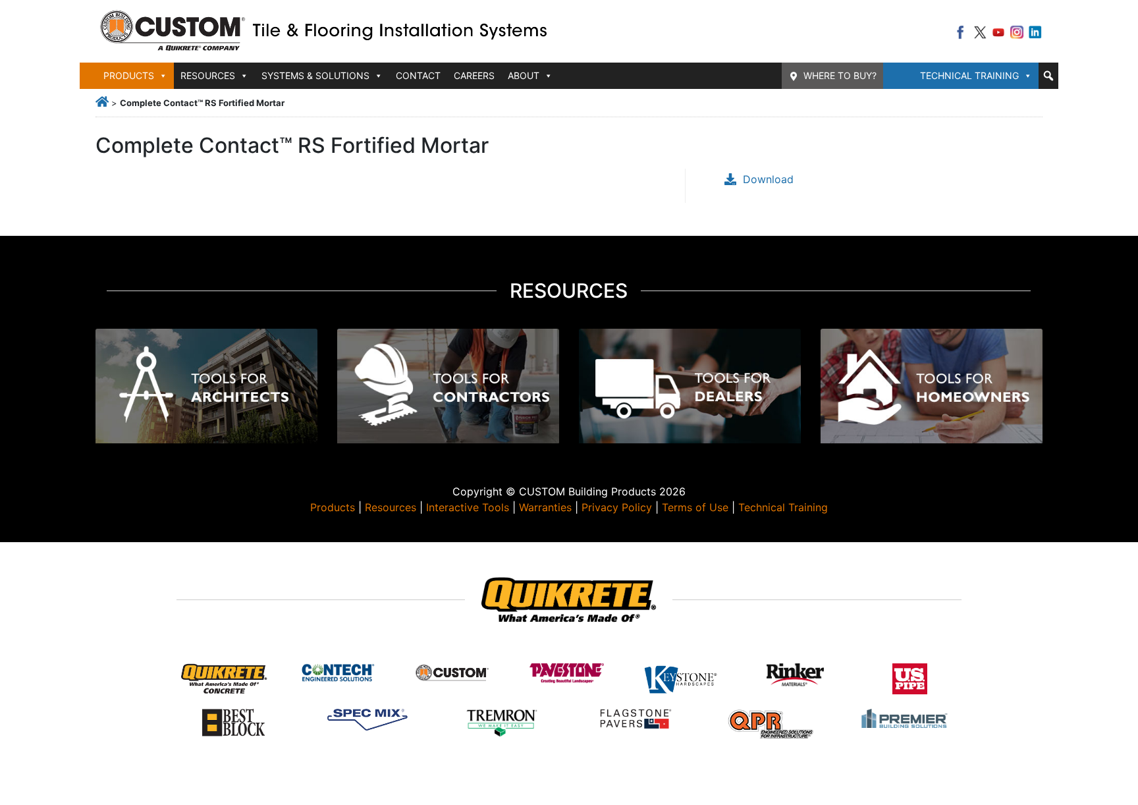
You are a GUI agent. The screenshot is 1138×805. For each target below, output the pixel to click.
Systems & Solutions (315, 75)
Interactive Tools (467, 507)
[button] (1048, 76)
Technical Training (969, 75)
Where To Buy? (840, 75)
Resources (390, 507)
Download (768, 179)
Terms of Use (695, 507)
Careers (474, 75)
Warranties (545, 507)
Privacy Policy (617, 507)
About (523, 75)
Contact (418, 75)
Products (332, 507)
